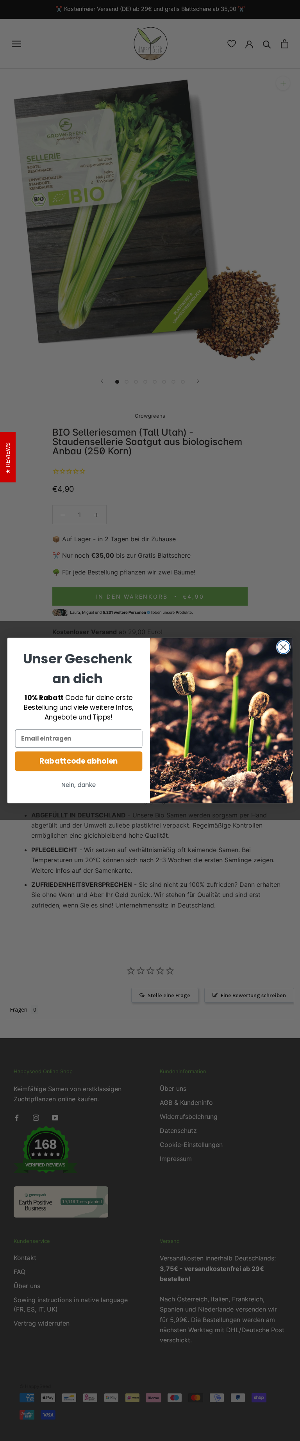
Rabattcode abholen (78, 761)
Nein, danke (78, 785)
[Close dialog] (283, 647)
